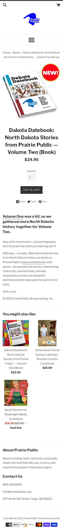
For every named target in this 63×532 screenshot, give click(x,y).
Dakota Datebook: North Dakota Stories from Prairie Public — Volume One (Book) (15, 359)
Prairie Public (31, 518)
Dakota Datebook (33, 262)
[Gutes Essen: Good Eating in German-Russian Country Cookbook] (47, 333)
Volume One (13, 216)
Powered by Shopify (49, 518)
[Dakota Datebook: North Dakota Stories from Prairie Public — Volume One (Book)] (16, 333)
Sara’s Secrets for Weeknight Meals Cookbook (16, 414)
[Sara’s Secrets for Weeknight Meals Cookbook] (16, 393)
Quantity (31, 171)
